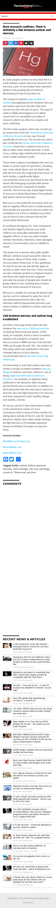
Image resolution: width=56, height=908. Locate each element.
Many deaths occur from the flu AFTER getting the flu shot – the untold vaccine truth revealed (31, 724)
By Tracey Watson (29, 781)
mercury (33, 469)
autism (23, 465)
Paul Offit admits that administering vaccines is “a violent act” (29, 699)
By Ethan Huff (27, 680)
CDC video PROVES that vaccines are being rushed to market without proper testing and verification (32, 711)
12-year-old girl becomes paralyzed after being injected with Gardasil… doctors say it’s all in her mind (32, 799)
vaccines (31, 472)
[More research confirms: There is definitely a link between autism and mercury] (28, 8)
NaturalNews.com (12, 447)
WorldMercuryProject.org (16, 441)
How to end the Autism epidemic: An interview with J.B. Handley (29, 847)
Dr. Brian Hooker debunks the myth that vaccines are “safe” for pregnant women (31, 836)
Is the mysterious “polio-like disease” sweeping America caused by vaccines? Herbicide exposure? (31, 646)
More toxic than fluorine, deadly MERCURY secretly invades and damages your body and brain (32, 762)
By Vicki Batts (27, 652)
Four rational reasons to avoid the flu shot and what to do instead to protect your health (32, 775)
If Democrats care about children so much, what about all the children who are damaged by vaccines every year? (32, 879)
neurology (44, 469)
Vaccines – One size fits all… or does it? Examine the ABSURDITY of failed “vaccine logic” (32, 687)
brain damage (20, 469)
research (7, 472)
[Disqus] (28, 524)
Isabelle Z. (19, 38)
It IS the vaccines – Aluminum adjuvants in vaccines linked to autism (32, 826)
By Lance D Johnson (31, 851)
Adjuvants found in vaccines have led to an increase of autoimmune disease (32, 787)
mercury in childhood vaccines (33, 328)
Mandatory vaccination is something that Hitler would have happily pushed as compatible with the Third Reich (31, 675)
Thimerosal (20, 472)
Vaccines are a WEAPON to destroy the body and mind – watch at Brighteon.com (31, 868)
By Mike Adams (28, 667)
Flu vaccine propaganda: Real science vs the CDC (31, 857)
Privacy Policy (28, 902)
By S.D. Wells (27, 693)
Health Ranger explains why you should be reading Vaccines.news (32, 751)
